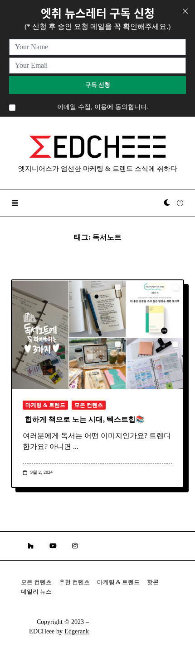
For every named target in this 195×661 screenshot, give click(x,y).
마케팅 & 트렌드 (45, 405)
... (75, 446)
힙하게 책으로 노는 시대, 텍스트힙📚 (85, 419)
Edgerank (76, 631)
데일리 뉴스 (36, 592)
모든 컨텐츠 (88, 405)
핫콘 (153, 582)
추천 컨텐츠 (74, 582)
